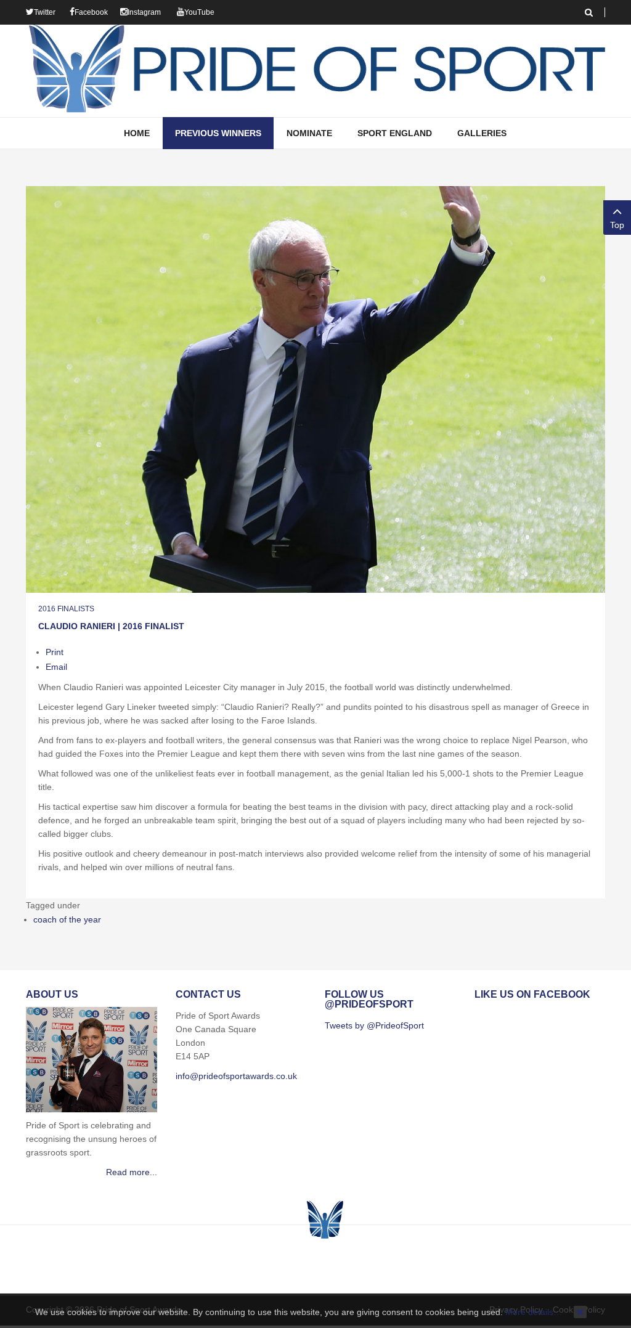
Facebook (91, 12)
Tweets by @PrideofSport (374, 1025)
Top (617, 225)
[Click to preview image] (315, 389)
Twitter (44, 12)
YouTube (199, 12)
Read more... (131, 1172)
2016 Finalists (66, 609)
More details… (533, 1312)
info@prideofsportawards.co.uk (236, 1076)
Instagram (144, 12)
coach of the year (67, 919)
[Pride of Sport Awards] (315, 71)
